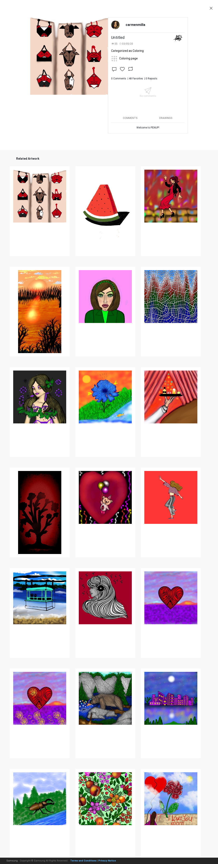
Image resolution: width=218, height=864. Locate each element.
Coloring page (128, 58)
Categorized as (127, 50)
